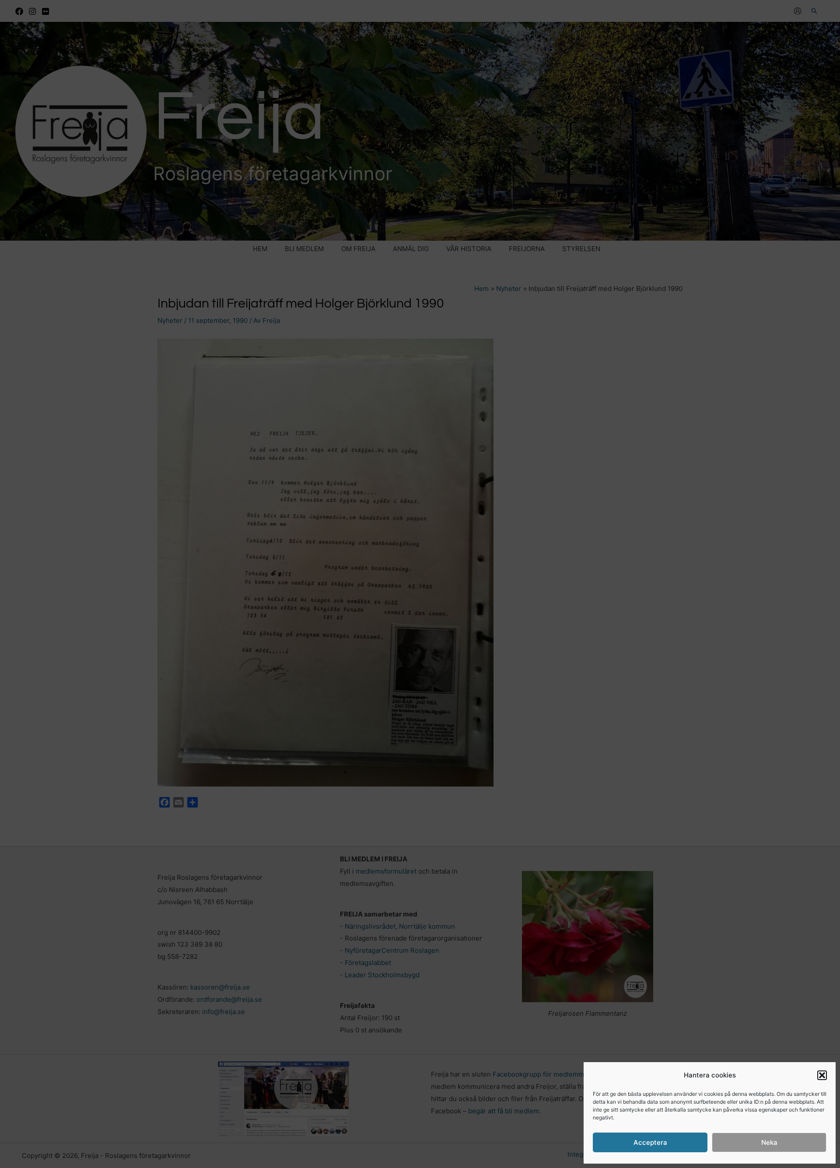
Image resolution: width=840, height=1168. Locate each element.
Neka (769, 1142)
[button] (822, 1075)
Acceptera (650, 1142)
